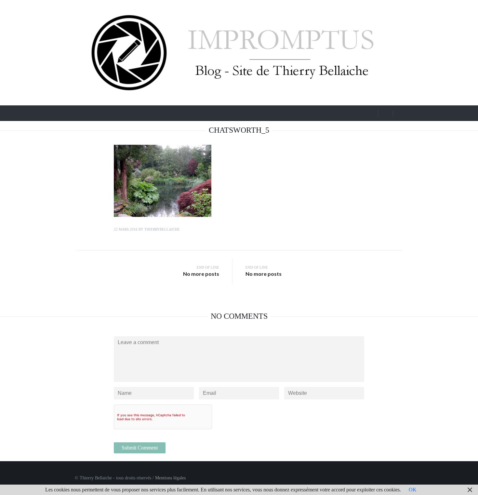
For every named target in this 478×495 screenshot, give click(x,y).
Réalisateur (219, 112)
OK (413, 489)
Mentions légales (170, 477)
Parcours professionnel (174, 112)
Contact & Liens (296, 112)
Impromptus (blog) (114, 112)
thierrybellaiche (162, 229)
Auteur (255, 112)
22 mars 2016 (126, 229)
